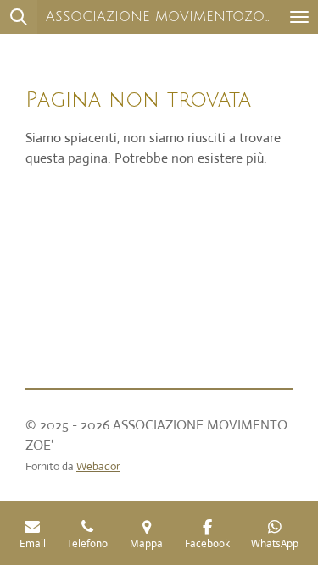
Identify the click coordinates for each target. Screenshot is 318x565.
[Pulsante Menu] (299, 17)
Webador (98, 466)
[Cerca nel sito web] (18, 17)
